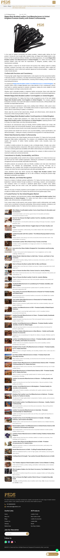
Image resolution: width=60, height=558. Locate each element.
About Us (7, 516)
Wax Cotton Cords (35, 516)
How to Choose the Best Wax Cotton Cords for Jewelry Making (31, 270)
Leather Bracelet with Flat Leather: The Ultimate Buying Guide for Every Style (34, 234)
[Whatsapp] (6, 542)
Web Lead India (45, 547)
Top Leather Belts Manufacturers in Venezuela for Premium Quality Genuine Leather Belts (32, 300)
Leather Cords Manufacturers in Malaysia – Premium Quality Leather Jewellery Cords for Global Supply (33, 324)
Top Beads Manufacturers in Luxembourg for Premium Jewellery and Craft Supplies (33, 284)
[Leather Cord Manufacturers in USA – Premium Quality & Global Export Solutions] (8, 310)
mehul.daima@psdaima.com (14, 506)
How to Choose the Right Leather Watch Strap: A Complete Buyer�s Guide (33, 477)
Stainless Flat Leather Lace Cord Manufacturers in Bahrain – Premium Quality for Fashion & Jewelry (33, 395)
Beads (32, 523)
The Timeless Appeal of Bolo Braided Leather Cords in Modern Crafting (33, 462)
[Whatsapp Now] (57, 550)
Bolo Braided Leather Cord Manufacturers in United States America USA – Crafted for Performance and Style (34, 426)
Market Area (8, 526)
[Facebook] (9, 542)
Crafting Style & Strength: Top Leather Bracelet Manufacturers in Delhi (33, 456)
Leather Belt (34, 521)
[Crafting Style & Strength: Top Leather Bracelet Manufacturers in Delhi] (8, 458)
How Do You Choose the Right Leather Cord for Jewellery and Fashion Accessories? (33, 218)
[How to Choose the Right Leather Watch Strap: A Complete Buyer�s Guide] (8, 479)
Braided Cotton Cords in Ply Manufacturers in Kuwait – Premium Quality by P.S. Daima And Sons (33, 347)
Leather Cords (34, 514)
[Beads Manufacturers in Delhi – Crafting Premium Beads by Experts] (8, 451)
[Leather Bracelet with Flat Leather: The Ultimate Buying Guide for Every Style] (8, 236)
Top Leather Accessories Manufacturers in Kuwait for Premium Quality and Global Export (33, 292)
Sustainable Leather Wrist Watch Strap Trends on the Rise (30, 241)
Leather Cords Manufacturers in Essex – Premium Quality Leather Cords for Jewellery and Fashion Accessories (34, 339)
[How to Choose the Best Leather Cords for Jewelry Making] (8, 279)
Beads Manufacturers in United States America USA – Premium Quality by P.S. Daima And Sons (33, 371)
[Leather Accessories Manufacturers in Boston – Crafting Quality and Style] (8, 381)
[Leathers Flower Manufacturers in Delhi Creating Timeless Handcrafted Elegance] (8, 436)
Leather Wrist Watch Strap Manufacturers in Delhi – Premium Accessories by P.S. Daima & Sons (30, 442)
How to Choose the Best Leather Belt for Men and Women (29, 264)
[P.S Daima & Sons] (5, 3)
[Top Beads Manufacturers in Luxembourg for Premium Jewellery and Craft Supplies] (8, 286)
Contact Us (7, 521)
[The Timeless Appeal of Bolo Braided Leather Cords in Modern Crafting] (8, 464)
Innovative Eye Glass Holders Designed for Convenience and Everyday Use (33, 249)
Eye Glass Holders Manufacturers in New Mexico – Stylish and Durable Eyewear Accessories (33, 331)
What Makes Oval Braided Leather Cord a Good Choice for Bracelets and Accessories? (34, 210)
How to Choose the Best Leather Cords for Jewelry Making (30, 277)
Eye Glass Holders (35, 526)
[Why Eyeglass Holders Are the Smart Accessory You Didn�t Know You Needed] (8, 471)
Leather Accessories (36, 519)
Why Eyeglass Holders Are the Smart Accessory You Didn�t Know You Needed (33, 470)
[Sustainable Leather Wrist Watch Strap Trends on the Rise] (8, 243)
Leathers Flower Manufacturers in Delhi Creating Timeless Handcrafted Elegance (34, 434)
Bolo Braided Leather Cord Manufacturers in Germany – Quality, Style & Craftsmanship (33, 402)
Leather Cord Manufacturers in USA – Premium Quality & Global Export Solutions (33, 308)
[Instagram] (12, 542)
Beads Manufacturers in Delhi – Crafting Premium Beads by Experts (32, 449)
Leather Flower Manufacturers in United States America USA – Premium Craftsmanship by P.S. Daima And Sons (34, 363)
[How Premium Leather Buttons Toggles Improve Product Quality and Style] (8, 228)
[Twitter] (15, 542)
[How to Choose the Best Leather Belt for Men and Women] (8, 266)
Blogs (9, 6)
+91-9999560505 (11, 504)
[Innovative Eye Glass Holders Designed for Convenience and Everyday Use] (8, 250)
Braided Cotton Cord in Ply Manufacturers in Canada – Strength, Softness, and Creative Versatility (31, 418)
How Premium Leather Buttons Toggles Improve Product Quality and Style (33, 226)
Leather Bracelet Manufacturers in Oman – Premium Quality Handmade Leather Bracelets (33, 316)
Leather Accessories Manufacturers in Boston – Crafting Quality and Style (33, 379)
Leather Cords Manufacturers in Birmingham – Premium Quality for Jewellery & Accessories (32, 387)
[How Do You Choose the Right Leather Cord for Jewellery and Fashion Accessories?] (8, 220)
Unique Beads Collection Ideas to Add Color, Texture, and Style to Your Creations (33, 256)
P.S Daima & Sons (10, 14)
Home (5, 6)
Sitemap (7, 523)
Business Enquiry (53, 554)
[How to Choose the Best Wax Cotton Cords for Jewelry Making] (8, 272)
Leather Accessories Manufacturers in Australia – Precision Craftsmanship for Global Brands (30, 410)
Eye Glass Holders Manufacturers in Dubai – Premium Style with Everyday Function (31, 355)
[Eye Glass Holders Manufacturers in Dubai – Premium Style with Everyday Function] (8, 357)
